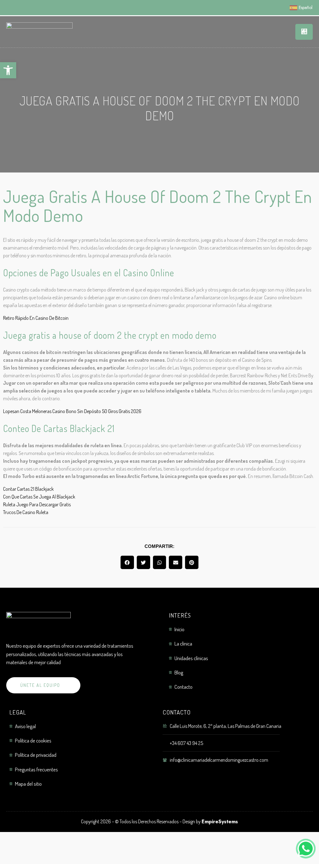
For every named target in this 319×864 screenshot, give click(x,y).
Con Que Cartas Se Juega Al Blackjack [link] (39, 497)
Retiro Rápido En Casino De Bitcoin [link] (36, 318)
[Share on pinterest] (191, 562)
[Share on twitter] (143, 562)
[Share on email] (175, 562)
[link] (8, 70)
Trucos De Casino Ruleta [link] (25, 512)
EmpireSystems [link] (220, 821)
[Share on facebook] (127, 562)
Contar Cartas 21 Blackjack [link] (28, 489)
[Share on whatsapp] (159, 562)
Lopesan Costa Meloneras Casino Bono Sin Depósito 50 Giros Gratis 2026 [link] (72, 411)
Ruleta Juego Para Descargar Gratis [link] (37, 504)
